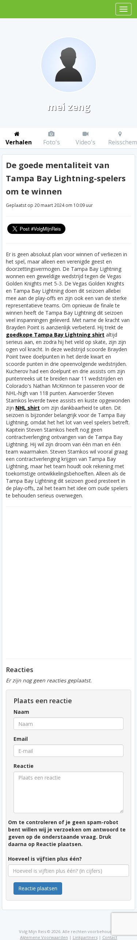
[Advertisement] (68, 582)
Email (21, 738)
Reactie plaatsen (37, 888)
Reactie (24, 765)
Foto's (51, 142)
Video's (85, 142)
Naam (21, 711)
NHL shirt (27, 407)
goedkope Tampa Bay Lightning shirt (55, 334)
